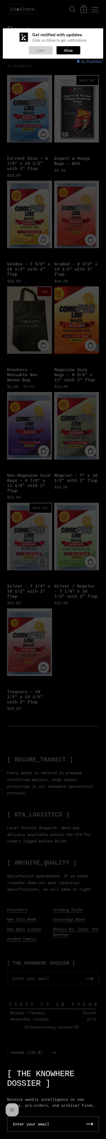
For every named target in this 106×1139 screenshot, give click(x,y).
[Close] (97, 1071)
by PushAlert (92, 61)
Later (40, 50)
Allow (68, 50)
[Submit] (89, 1124)
